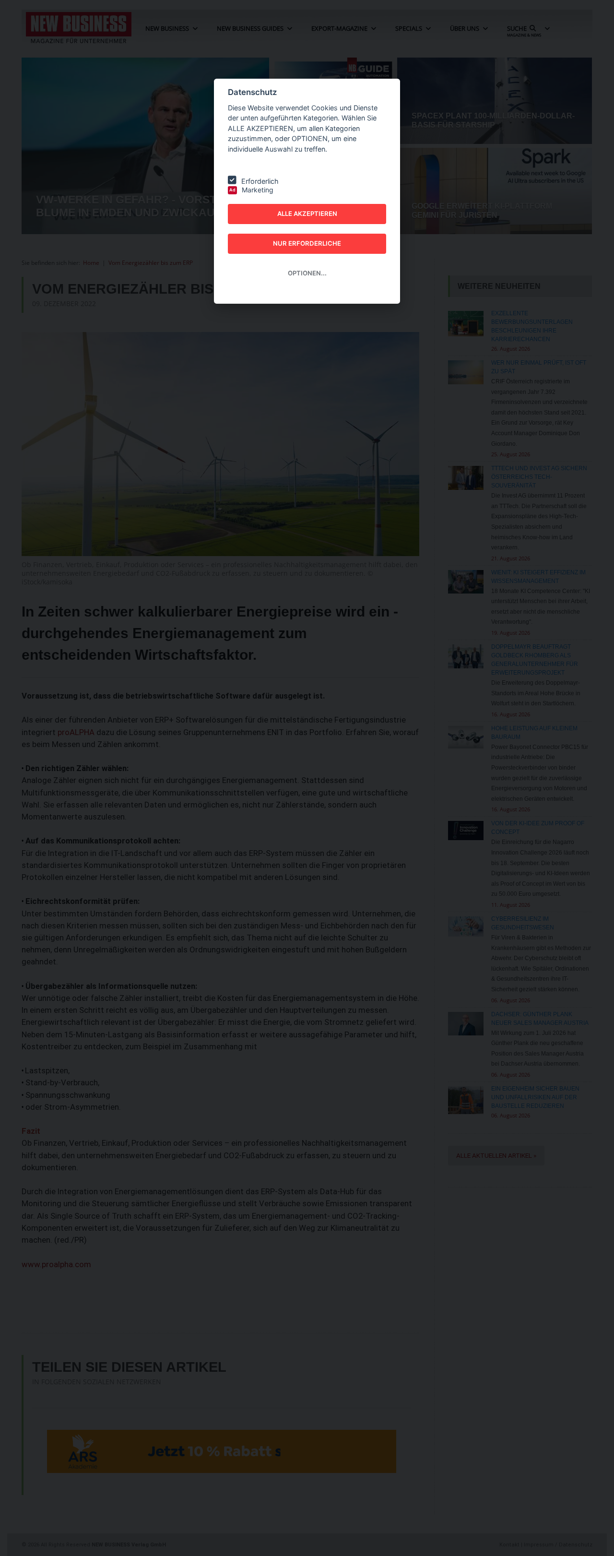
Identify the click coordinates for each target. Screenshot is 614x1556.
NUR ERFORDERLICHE (307, 243)
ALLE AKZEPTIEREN (307, 213)
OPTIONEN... (307, 273)
